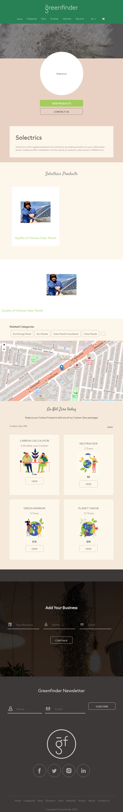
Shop (43, 18)
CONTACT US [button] (61, 111)
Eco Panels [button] (42, 333)
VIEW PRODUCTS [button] (61, 103)
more (110, 426)
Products (54, 18)
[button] (103, 334)
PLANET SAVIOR (88, 508)
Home (19, 19)
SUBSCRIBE (102, 706)
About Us (80, 18)
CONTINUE (61, 640)
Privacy (82, 800)
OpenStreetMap (106, 400)
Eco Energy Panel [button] (22, 333)
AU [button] (92, 18)
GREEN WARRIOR (34, 508)
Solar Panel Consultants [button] (66, 333)
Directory (50, 800)
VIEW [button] (35, 481)
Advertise (67, 18)
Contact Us (104, 800)
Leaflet (87, 400)
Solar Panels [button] (90, 333)
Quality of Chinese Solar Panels (35, 238)
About (92, 800)
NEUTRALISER (89, 443)
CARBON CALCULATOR (34, 440)
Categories (32, 18)
